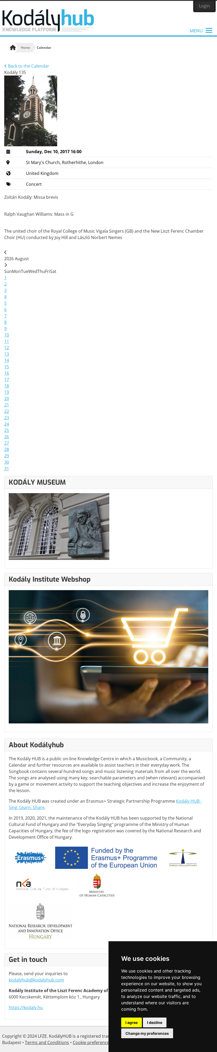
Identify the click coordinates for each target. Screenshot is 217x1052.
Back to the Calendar (28, 66)
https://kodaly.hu (26, 1007)
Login (204, 6)
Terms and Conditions (47, 1042)
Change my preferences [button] (147, 1033)
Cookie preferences (92, 1042)
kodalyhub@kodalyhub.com (36, 980)
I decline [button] (154, 1022)
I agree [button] (131, 1022)
